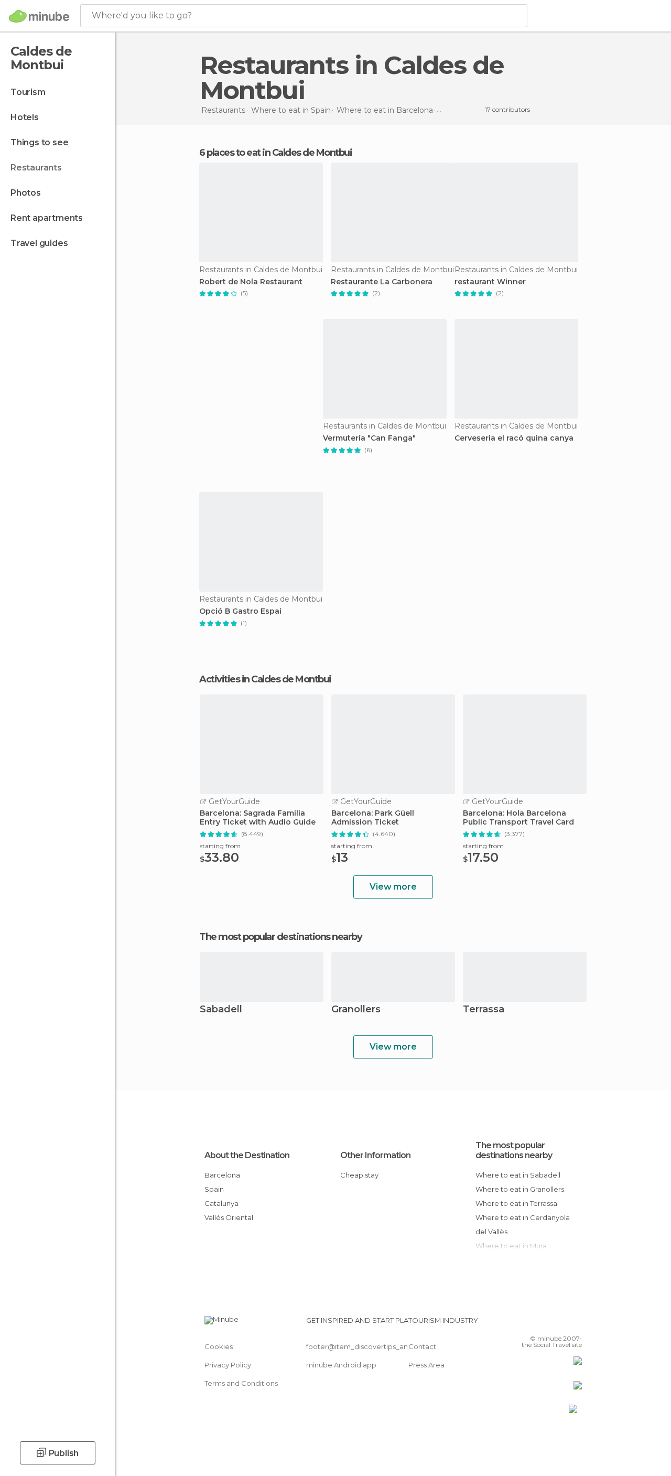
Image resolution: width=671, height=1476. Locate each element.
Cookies (218, 1346)
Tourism (28, 92)
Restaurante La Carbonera (381, 281)
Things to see (39, 142)
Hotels (24, 117)
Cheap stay (359, 1175)
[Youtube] (575, 1323)
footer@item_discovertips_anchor (365, 1346)
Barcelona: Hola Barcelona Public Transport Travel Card (518, 818)
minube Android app (341, 1365)
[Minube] (39, 16)
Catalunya (221, 1203)
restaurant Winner (490, 281)
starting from (220, 846)
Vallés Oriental (228, 1217)
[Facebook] (534, 1323)
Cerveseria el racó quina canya (513, 438)
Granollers (356, 1010)
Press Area (426, 1365)
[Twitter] (548, 1323)
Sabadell (221, 1010)
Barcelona (222, 1175)
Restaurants (36, 168)
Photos (25, 193)
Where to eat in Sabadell (517, 1175)
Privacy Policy (227, 1365)
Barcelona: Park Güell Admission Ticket (372, 818)
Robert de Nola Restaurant (250, 281)
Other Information (375, 1155)
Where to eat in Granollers (519, 1189)
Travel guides (39, 243)
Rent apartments (46, 218)
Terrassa (483, 1010)
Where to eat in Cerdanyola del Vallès (522, 1224)
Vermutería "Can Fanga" (369, 438)
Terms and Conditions (241, 1383)
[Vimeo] (561, 1323)
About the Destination (246, 1155)
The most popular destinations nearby (280, 937)
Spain (214, 1189)
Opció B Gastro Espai (240, 611)
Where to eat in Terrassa (516, 1203)
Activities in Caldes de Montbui (265, 679)
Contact (422, 1346)
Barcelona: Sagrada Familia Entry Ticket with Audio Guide (258, 818)
